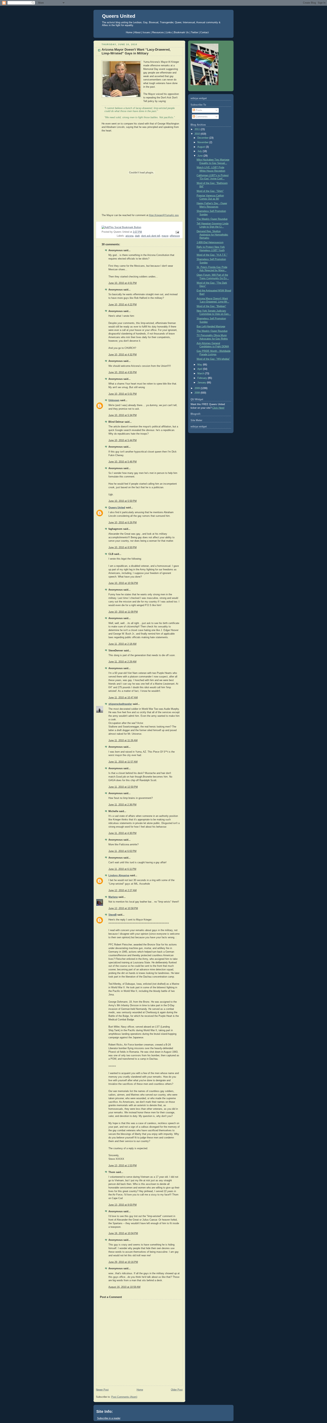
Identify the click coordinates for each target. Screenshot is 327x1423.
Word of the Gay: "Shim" (210, 191)
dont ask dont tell (150, 236)
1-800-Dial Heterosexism (210, 242)
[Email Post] (177, 232)
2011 (198, 129)
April (200, 369)
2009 (198, 388)
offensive (175, 236)
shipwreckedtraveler (120, 704)
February (202, 378)
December (203, 138)
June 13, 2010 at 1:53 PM (122, 1165)
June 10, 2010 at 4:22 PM (122, 304)
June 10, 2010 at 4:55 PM (122, 372)
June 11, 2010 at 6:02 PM (122, 851)
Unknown (113, 400)
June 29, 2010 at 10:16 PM (123, 1262)
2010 (198, 134)
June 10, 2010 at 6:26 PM (122, 522)
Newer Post (102, 1389)
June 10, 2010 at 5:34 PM (122, 415)
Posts (198, 110)
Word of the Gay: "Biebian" (211, 306)
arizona (129, 236)
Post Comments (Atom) (124, 1397)
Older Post (177, 1389)
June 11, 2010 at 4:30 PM (122, 833)
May (200, 364)
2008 (198, 392)
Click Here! (218, 408)
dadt (137, 236)
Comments (201, 116)
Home (140, 1389)
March (201, 373)
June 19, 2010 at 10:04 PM (123, 1233)
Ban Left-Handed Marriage (211, 326)
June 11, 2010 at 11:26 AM (123, 740)
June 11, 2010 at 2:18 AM (122, 644)
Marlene (113, 897)
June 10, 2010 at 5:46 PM (122, 461)
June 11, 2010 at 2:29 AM (122, 661)
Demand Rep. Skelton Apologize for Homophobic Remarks (212, 234)
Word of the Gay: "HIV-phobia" (213, 359)
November (203, 142)
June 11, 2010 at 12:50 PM (123, 787)
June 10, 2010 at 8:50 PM (122, 547)
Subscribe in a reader (108, 1418)
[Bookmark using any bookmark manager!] (121, 227)
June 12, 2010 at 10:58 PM (123, 908)
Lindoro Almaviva (118, 875)
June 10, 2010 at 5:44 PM (122, 440)
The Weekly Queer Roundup (212, 219)
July (200, 151)
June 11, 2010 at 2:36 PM (122, 804)
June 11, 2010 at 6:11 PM (122, 869)
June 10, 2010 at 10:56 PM (123, 583)
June (200, 155)
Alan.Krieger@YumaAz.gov (164, 215)
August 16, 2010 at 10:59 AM (124, 1287)
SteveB (112, 914)
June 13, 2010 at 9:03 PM (122, 1205)
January (202, 382)
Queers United (118, 16)
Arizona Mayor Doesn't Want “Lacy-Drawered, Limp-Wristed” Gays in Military (136, 51)
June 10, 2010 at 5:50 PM (122, 501)
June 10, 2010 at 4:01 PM (122, 283)
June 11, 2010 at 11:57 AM (123, 762)
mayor (165, 236)
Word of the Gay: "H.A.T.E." (212, 255)
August (201, 147)
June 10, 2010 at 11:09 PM (123, 612)
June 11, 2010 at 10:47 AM (123, 697)
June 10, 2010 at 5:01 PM (122, 394)
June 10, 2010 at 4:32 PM (122, 354)
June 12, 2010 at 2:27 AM (122, 890)
